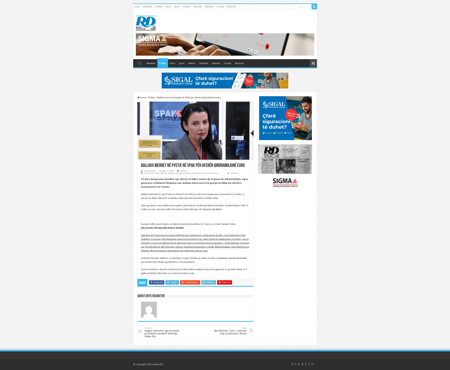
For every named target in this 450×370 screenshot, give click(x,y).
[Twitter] (298, 364)
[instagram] (312, 364)
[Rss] (292, 364)
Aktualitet (147, 6)
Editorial (209, 6)
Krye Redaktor (150, 171)
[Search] (314, 6)
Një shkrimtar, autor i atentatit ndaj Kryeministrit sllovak (230, 331)
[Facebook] (295, 364)
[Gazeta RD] (146, 22)
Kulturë (186, 6)
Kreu (137, 6)
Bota (168, 6)
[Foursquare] (309, 364)
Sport (176, 6)
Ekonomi (231, 6)
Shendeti (197, 6)
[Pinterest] (302, 364)
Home (143, 97)
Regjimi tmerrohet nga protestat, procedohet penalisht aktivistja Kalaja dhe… (162, 332)
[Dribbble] (305, 364)
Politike (158, 6)
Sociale (220, 6)
